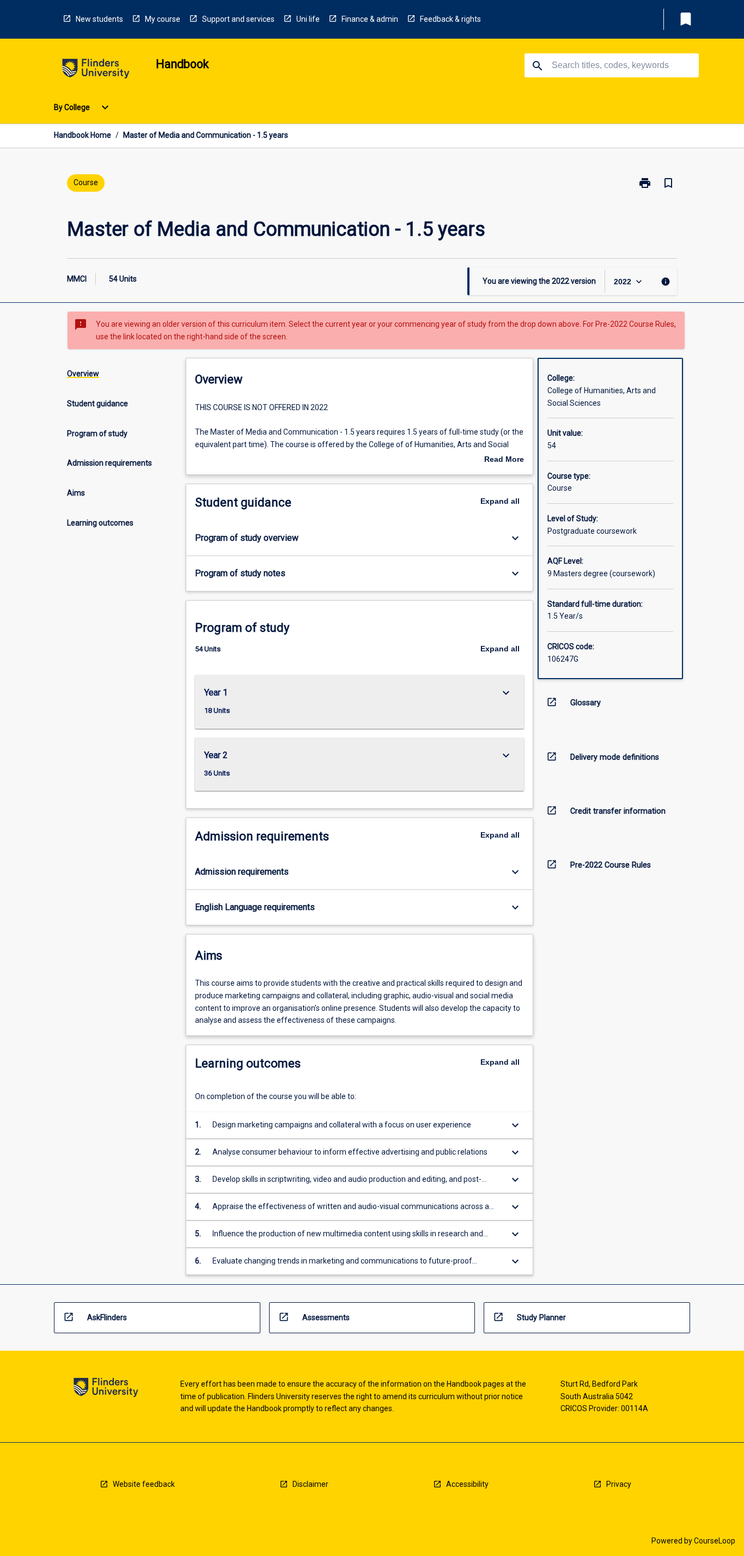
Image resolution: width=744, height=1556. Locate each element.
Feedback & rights (450, 19)
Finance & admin (369, 19)
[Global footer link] (106, 1389)
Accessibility (467, 1484)
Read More (504, 460)
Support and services (238, 19)
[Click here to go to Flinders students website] (95, 70)
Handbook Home (82, 135)
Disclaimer (310, 1484)
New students (99, 19)
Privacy (618, 1484)
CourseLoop (714, 1540)
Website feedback (144, 1484)
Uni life (308, 19)
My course (162, 19)
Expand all (500, 501)
